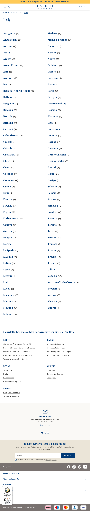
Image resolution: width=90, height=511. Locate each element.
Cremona (8, 180)
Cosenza (8, 173)
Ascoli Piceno (11, 65)
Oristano (53, 65)
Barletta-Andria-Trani (16, 90)
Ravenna (53, 148)
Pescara (52, 109)
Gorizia (7, 231)
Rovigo (52, 180)
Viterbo (52, 307)
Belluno (8, 97)
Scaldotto (7, 370)
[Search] (9, 7)
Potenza (52, 135)
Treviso (52, 256)
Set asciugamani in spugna (59, 352)
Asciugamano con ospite (58, 355)
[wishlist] (80, 7)
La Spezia (8, 250)
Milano (7, 314)
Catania (7, 148)
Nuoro (51, 58)
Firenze (7, 205)
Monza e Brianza (57, 39)
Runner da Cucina (55, 374)
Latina (7, 263)
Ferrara (7, 199)
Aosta (6, 52)
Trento (52, 250)
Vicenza (52, 301)
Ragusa (52, 141)
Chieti (7, 161)
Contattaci (45, 425)
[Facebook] (68, 467)
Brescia (7, 116)
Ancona (7, 46)
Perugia (52, 97)
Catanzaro (9, 154)
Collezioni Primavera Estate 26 (17, 344)
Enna (6, 192)
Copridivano (8, 378)
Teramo (52, 224)
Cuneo (7, 186)
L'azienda (7, 484)
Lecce (6, 269)
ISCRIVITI (68, 456)
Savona (52, 199)
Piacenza (53, 116)
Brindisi (8, 122)
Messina (8, 307)
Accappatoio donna (56, 348)
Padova (52, 71)
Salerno (52, 186)
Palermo (53, 78)
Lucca (6, 288)
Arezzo (7, 58)
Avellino (8, 78)
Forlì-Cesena (11, 218)
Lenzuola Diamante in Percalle (17, 352)
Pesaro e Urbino (57, 103)
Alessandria (10, 39)
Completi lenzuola (11, 393)
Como (6, 167)
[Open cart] (85, 7)
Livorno (8, 275)
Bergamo (8, 103)
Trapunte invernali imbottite (15, 359)
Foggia (7, 212)
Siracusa (53, 205)
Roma (51, 173)
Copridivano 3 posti (12, 381)
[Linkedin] (85, 467)
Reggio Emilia (56, 161)
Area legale (8, 490)
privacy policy (51, 460)
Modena (52, 33)
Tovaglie (51, 370)
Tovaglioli (51, 378)
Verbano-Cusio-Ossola (61, 282)
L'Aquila (8, 256)
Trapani (52, 243)
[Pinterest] (79, 467)
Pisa (50, 122)
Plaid (5, 374)
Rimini (52, 167)
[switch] (7, 502)
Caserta (7, 141)
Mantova (8, 301)
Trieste (52, 263)
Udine (51, 269)
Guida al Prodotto (11, 479)
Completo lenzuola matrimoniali (17, 355)
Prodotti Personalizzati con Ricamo (19, 348)
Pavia (51, 90)
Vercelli (52, 288)
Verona (52, 295)
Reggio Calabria (57, 154)
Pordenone (54, 129)
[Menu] (11, 487)
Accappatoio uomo (55, 344)
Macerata (8, 295)
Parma (51, 84)
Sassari (52, 192)
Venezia (52, 275)
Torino (52, 237)
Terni (51, 231)
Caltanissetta (11, 135)
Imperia (8, 237)
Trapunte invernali (11, 396)
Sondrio (52, 212)
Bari (5, 84)
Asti (5, 71)
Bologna (8, 109)
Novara (52, 52)
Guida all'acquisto (11, 473)
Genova (7, 224)
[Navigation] (5, 7)
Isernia (7, 243)
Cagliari (8, 129)
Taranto (52, 218)
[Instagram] (74, 467)
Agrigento (9, 33)
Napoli (51, 46)
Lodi (6, 282)
